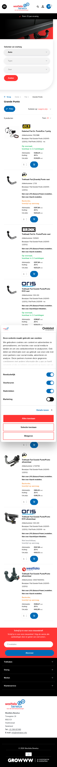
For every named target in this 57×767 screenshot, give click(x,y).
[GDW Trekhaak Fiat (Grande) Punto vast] (12, 197)
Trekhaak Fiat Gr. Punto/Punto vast (36, 234)
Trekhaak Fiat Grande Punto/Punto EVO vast (36, 290)
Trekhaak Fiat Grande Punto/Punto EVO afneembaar (36, 518)
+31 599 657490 (15, 729)
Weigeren (28, 436)
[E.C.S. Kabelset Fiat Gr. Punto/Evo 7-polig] (12, 146)
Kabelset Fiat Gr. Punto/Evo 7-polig (36, 131)
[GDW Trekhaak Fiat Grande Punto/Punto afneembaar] (12, 479)
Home (17, 97)
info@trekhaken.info (19, 733)
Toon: (44, 118)
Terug (8, 97)
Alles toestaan (28, 418)
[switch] (50, 383)
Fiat (26, 97)
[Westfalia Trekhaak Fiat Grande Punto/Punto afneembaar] (12, 593)
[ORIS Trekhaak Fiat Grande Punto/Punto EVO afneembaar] (12, 536)
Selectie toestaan (28, 427)
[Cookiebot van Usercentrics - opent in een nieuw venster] (42, 329)
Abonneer (30, 653)
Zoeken (11, 78)
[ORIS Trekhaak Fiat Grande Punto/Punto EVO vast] (12, 308)
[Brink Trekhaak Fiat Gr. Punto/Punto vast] (12, 252)
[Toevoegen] (34, 164)
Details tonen (42, 410)
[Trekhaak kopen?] (21, 7)
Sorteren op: (33, 109)
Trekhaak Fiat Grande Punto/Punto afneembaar (36, 461)
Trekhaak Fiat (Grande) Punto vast (36, 179)
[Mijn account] (42, 6)
